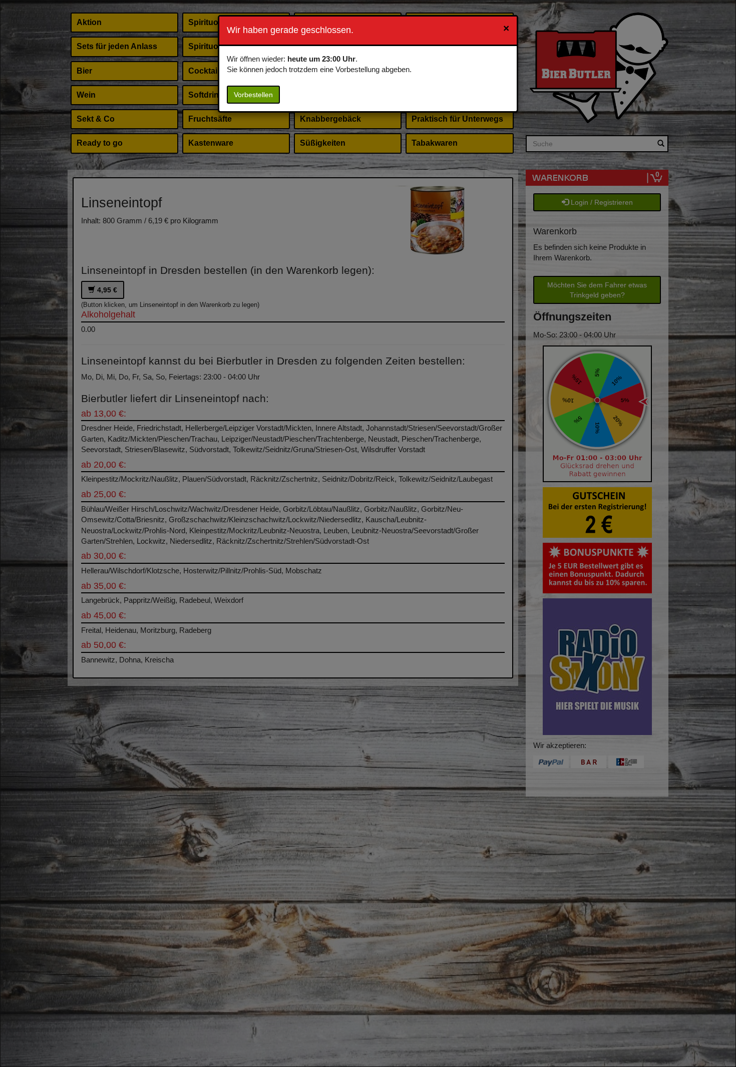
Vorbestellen (253, 95)
